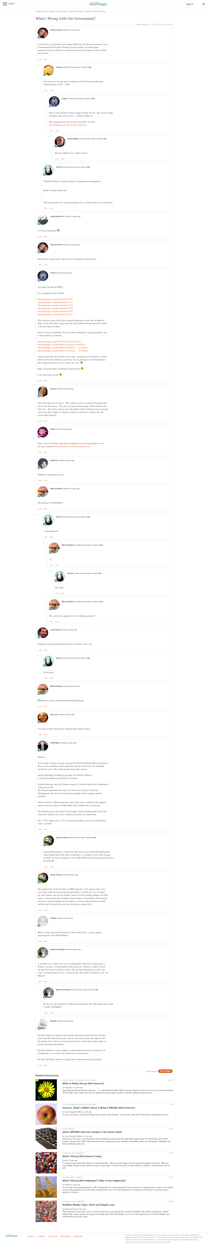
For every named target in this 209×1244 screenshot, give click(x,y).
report (46, 59)
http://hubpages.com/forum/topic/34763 (55, 311)
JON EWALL (55, 743)
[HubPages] (98, 4)
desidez (53, 918)
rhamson (59, 67)
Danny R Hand (62, 838)
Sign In (189, 4)
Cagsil (64, 99)
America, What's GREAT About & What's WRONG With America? (98, 1107)
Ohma (52, 429)
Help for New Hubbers (72, 1177)
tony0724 (54, 460)
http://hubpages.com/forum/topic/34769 (55, 305)
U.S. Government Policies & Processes (79, 1104)
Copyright (41, 1236)
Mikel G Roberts (56, 489)
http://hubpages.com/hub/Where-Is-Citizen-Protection (61, 344)
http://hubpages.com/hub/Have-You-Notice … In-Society (63, 350)
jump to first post (151, 1071)
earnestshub (55, 630)
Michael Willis (72, 139)
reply (40, 59)
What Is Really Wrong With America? (83, 1083)
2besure (53, 389)
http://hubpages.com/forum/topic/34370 (55, 302)
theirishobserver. (57, 216)
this (89, 67)
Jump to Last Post (142, 24)
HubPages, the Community (73, 1153)
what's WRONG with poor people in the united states (92, 1132)
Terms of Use (52, 1236)
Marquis (53, 1021)
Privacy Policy (65, 1236)
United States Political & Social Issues (79, 1080)
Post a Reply (165, 1071)
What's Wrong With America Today (82, 1156)
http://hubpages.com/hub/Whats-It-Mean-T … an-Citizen (63, 347)
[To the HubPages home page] (11, 1236)
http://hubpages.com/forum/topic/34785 (55, 308)
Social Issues (68, 1129)
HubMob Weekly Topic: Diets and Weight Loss (88, 1204)
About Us (31, 1236)
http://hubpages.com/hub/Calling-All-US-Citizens (59, 341)
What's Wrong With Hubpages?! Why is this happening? (94, 1180)
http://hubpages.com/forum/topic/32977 (55, 314)
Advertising (78, 1236)
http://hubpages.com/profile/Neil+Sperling (67, 124)
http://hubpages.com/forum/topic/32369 (55, 299)
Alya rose (54, 715)
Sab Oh (59, 167)
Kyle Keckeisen (56, 30)
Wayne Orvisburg (57, 949)
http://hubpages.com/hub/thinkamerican (72, 446)
